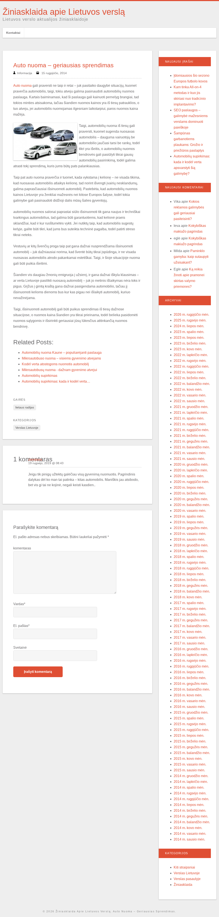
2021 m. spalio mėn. (189, 418)
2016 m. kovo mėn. (188, 695)
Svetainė (20, 647)
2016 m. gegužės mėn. (191, 683)
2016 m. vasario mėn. (190, 701)
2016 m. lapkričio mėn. (191, 655)
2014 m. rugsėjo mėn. (190, 793)
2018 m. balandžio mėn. (192, 591)
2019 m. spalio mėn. (189, 516)
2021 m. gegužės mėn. (191, 441)
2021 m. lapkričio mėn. (191, 412)
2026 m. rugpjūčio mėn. (191, 314)
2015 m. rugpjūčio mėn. (191, 730)
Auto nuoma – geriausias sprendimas (63, 65)
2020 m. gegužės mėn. (191, 499)
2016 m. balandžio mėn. (192, 689)
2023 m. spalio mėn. (189, 332)
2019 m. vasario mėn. (190, 534)
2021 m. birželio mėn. (190, 435)
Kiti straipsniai (184, 867)
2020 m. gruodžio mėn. (191, 464)
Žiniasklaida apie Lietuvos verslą (64, 11)
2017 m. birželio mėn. (190, 614)
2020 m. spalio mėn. (189, 476)
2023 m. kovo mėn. (188, 349)
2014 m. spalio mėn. (189, 787)
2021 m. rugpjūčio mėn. (191, 430)
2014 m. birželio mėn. (190, 810)
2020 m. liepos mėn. (189, 487)
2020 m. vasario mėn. (190, 510)
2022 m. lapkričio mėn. (191, 355)
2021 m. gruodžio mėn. (191, 407)
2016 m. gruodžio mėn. (191, 649)
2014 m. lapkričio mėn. (191, 781)
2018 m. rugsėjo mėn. (190, 562)
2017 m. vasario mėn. (190, 637)
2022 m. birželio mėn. (190, 378)
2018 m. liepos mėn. (189, 574)
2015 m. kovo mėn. (188, 758)
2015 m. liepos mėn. (189, 735)
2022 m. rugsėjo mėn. (190, 360)
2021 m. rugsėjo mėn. (190, 424)
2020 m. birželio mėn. (190, 493)
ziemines (35, 459)
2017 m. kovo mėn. (188, 632)
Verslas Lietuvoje (26, 427)
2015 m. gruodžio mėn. (191, 712)
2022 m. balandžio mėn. (192, 384)
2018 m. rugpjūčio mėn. (191, 568)
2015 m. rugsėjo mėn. (190, 724)
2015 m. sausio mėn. (189, 770)
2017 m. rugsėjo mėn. (190, 608)
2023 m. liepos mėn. (189, 337)
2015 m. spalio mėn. (189, 718)
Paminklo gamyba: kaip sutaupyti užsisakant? (191, 256)
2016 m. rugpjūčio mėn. (191, 666)
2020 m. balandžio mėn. (192, 505)
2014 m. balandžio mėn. (192, 822)
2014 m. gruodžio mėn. (191, 776)
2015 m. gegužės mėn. (191, 747)
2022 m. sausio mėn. (189, 401)
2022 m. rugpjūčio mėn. (191, 366)
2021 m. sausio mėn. (189, 459)
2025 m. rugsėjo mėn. (190, 320)
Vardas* (19, 604)
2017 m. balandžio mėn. (192, 626)
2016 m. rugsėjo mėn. (190, 660)
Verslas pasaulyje (187, 879)
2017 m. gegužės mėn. (191, 620)
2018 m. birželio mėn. (190, 580)
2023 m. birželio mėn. (190, 343)
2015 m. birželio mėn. (190, 741)
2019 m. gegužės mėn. (191, 528)
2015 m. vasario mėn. (190, 764)
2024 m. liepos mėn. (189, 326)
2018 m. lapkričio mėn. (191, 551)
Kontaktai (13, 32)
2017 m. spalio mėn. (189, 603)
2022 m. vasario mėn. (190, 395)
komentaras (22, 548)
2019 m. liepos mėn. (189, 522)
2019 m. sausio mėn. (189, 539)
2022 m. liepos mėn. (189, 372)
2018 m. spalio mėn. (189, 557)
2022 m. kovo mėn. (188, 389)
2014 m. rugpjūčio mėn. (191, 799)
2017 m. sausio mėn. (189, 643)
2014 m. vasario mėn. (190, 833)
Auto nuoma (22, 85)
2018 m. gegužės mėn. (191, 585)
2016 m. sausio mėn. (189, 707)
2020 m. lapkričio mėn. (191, 470)
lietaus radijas (24, 407)
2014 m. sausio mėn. (189, 839)
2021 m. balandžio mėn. (192, 447)
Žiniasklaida (183, 884)
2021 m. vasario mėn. (190, 453)
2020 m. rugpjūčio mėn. (191, 482)
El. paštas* (21, 626)
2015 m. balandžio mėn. (192, 753)
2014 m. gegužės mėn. (191, 816)
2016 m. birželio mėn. (190, 678)
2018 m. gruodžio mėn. (191, 545)
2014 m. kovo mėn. (188, 828)
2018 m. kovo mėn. (188, 597)
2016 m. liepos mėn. (189, 672)
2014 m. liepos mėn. (189, 805)
